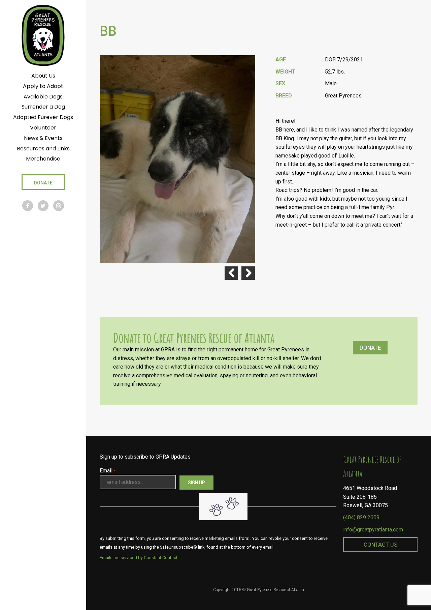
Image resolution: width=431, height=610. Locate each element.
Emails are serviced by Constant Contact (138, 557)
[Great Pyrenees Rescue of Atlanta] (43, 35)
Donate (370, 347)
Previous (231, 273)
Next (248, 273)
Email (107, 470)
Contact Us (380, 544)
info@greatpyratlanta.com (373, 529)
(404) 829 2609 (361, 517)
